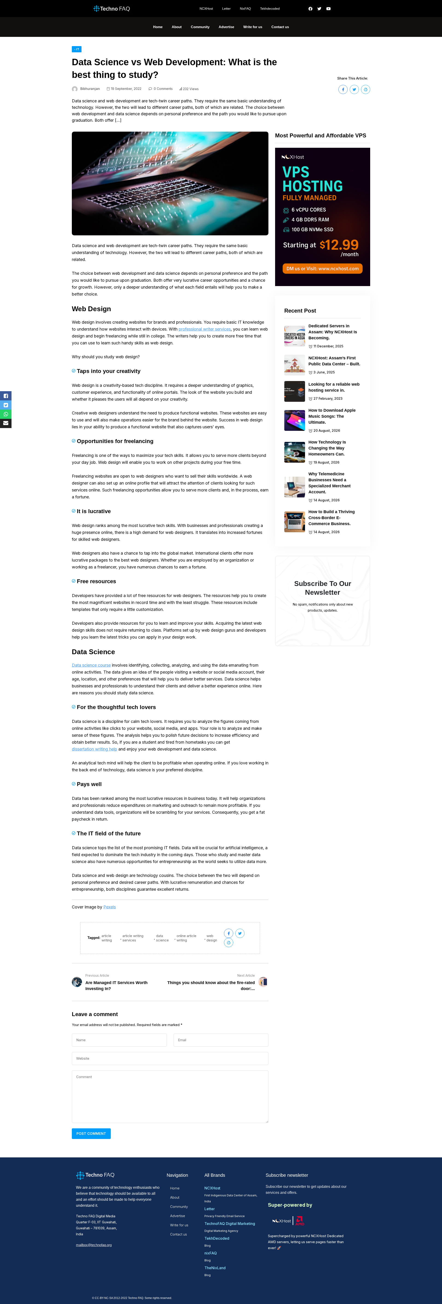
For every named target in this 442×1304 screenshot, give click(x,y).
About (177, 27)
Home (158, 27)
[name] (343, 89)
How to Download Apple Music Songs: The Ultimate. (332, 416)
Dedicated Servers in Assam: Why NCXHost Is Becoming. (332, 332)
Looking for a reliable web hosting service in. (334, 387)
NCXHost (206, 8)
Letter (226, 8)
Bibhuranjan (90, 89)
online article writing (186, 938)
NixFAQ (245, 8)
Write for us (252, 27)
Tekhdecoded (270, 8)
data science (162, 938)
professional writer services (205, 329)
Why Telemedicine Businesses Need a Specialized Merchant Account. (329, 483)
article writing (107, 938)
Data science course (91, 665)
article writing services (132, 938)
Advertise (226, 27)
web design (211, 938)
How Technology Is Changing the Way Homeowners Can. (327, 448)
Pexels (109, 907)
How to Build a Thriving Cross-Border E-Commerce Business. (331, 517)
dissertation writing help (94, 749)
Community (200, 27)
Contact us (280, 27)
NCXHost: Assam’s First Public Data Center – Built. (334, 361)
